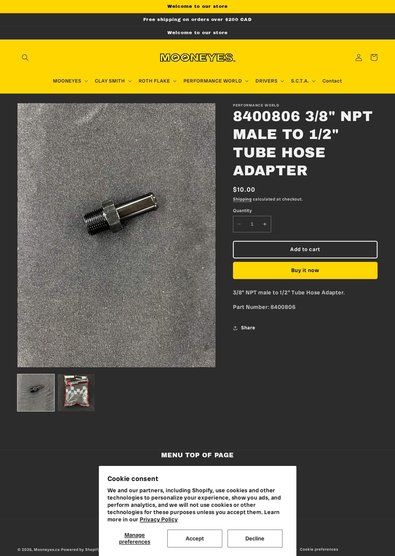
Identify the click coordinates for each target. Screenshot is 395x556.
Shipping (242, 199)
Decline (254, 538)
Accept (195, 538)
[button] (25, 57)
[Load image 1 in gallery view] (35, 392)
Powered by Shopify (80, 549)
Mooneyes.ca (47, 549)
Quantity (242, 210)
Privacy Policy (159, 519)
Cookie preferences (319, 549)
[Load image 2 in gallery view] (76, 392)
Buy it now (305, 270)
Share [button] (248, 328)
